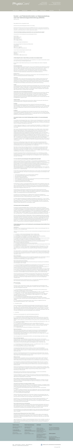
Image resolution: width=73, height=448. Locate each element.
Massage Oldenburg (40, 430)
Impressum (23, 444)
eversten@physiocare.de (17, 430)
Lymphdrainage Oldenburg (41, 434)
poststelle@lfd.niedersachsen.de (21, 47)
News (13, 444)
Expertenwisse (56, 427)
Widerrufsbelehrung (29, 444)
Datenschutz (15, 445)
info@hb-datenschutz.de (23, 54)
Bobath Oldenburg (39, 435)
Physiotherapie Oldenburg (41, 429)
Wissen (50, 424)
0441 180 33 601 (16, 429)
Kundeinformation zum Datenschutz (22, 445)
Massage (50, 429)
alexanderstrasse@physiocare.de (30, 430)
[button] (59, 10)
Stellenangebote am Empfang (54, 437)
